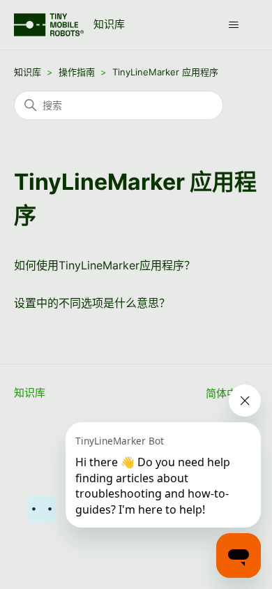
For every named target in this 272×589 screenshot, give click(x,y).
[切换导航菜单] (234, 25)
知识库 (27, 71)
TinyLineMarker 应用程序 (165, 71)
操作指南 (77, 71)
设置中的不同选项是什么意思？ (92, 303)
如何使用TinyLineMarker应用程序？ (104, 265)
